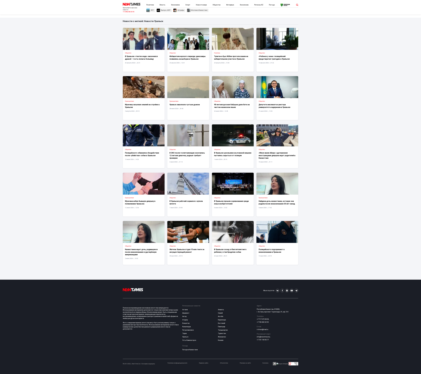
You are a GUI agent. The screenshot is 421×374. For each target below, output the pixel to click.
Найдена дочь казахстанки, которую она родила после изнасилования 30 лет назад (277, 202)
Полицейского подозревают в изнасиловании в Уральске (272, 250)
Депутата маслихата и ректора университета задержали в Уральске (274, 106)
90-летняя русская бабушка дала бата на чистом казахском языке (232, 106)
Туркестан (222, 333)
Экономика (175, 5)
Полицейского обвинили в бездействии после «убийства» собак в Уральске (142, 154)
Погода (272, 5)
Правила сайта (203, 363)
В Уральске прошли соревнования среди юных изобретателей (231, 202)
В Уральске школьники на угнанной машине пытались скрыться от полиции (232, 154)
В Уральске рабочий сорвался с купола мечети (186, 202)
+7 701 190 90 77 (263, 340)
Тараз (184, 333)
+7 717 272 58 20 (263, 319)
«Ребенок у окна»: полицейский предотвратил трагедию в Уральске (274, 57)
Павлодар (221, 326)
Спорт (187, 5)
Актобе (220, 316)
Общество (217, 5)
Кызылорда (186, 326)
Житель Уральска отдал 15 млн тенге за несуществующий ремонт (186, 250)
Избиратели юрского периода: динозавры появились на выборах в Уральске (187, 57)
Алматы (221, 309)
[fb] (282, 290)
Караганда (222, 320)
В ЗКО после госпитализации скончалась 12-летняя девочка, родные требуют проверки (187, 155)
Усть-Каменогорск (189, 340)
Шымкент (185, 313)
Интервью (230, 5)
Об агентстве (224, 363)
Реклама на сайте (245, 363)
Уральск (185, 337)
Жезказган (222, 337)
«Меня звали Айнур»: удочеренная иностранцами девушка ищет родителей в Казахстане (277, 155)
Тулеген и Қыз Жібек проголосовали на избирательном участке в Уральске (231, 57)
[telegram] (296, 290)
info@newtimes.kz (263, 337)
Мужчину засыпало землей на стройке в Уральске (142, 106)
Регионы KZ (258, 5)
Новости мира (201, 5)
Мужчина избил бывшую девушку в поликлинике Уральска (140, 202)
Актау (184, 316)
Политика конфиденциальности (177, 363)
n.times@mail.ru (262, 329)
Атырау (185, 320)
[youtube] (291, 290)
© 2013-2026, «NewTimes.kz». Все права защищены (139, 364)
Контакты (265, 363)
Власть (162, 5)
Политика (150, 5)
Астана (185, 309)
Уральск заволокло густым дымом (184, 105)
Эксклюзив (244, 5)
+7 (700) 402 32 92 (128, 12)
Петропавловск (188, 330)
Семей (220, 313)
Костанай (221, 323)
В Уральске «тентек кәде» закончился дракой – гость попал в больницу (141, 57)
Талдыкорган (223, 330)
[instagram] (287, 290)
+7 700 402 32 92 (263, 322)
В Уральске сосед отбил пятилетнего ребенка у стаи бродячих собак (230, 250)
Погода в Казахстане (190, 350)
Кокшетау (186, 323)
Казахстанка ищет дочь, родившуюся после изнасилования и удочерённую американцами (141, 252)
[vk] (277, 290)
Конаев (220, 340)
